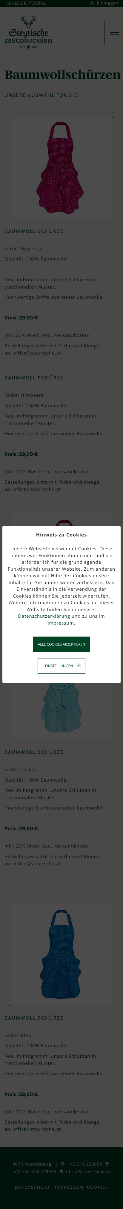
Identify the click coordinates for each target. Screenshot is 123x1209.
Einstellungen (59, 665)
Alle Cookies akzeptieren (61, 644)
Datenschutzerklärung (44, 616)
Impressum (60, 623)
